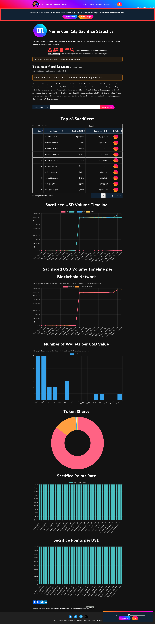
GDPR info (87, 620)
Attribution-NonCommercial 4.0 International (65, 608)
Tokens (91, 4)
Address (53, 130)
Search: (91, 125)
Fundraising (107, 4)
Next (119, 195)
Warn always (86, 17)
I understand (70, 17)
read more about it (137, 614)
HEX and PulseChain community (53, 4)
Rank (39, 130)
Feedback (79, 620)
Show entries (40, 125)
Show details (107, 107)
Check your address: (41, 107)
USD (77, 130)
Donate (100, 620)
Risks (93, 620)
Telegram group (51, 98)
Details (116, 130)
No (135, 618)
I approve (124, 618)
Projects (85, 4)
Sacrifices (98, 4)
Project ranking (54, 53)
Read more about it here (114, 12)
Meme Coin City (55, 41)
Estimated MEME (100, 130)
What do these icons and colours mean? (91, 50)
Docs (114, 4)
